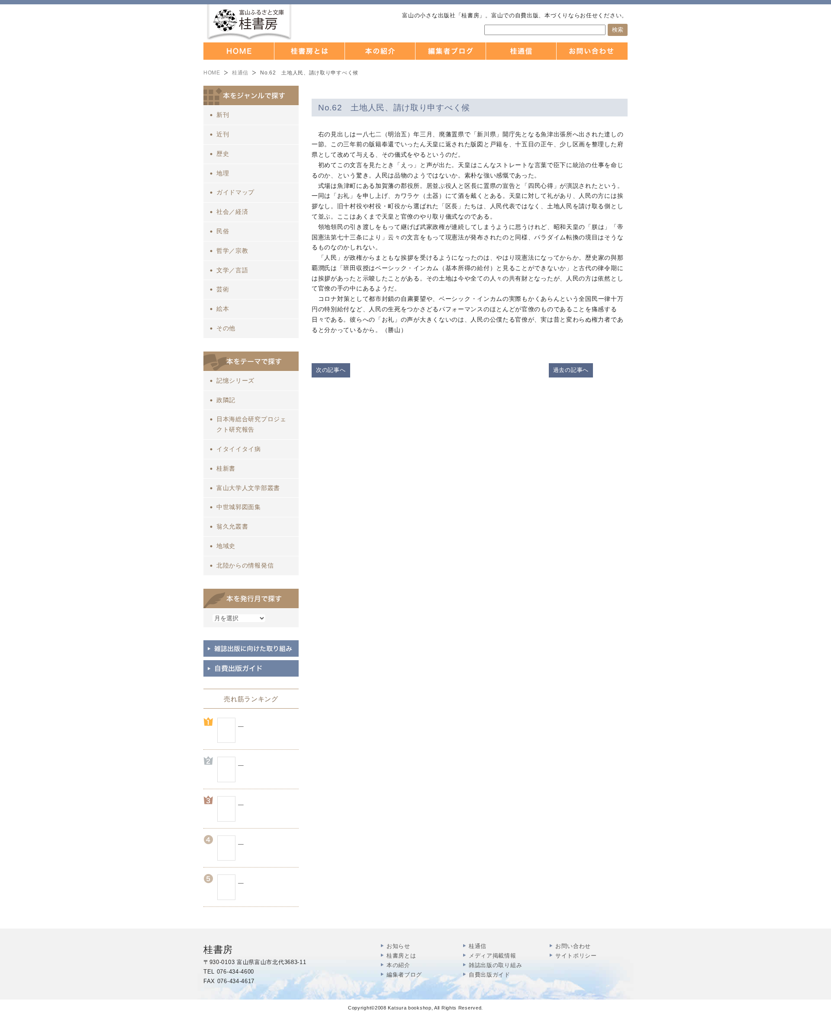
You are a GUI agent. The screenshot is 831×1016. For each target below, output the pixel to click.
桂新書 (225, 468)
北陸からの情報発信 (245, 565)
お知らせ (398, 946)
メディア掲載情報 (492, 955)
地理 (222, 173)
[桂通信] (521, 51)
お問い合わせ (573, 946)
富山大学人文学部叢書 (248, 487)
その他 (225, 328)
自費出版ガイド (489, 974)
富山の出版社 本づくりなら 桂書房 (249, 22)
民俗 (222, 231)
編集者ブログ (404, 974)
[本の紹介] (380, 51)
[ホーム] (238, 51)
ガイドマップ (235, 192)
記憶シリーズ (235, 380)
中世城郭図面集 (238, 506)
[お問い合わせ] (592, 51)
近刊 (222, 134)
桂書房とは (401, 955)
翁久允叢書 (232, 526)
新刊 (222, 114)
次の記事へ (331, 370)
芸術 (222, 289)
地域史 (225, 545)
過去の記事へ (571, 370)
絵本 (222, 308)
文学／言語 (232, 270)
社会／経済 (232, 211)
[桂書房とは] (309, 51)
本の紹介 (398, 965)
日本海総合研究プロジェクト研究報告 (251, 424)
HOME (211, 73)
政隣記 (225, 400)
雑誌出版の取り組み (495, 965)
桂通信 (240, 73)
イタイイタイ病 (238, 448)
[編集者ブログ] (451, 51)
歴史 (222, 153)
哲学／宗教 (232, 250)
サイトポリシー (576, 955)
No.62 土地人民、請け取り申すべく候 (394, 107)
